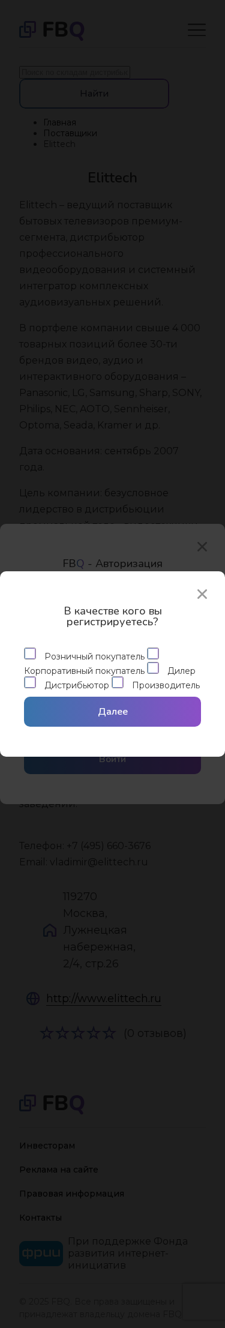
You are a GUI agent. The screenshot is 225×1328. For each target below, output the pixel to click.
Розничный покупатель (94, 656)
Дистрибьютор (77, 685)
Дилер (180, 671)
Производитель (165, 685)
